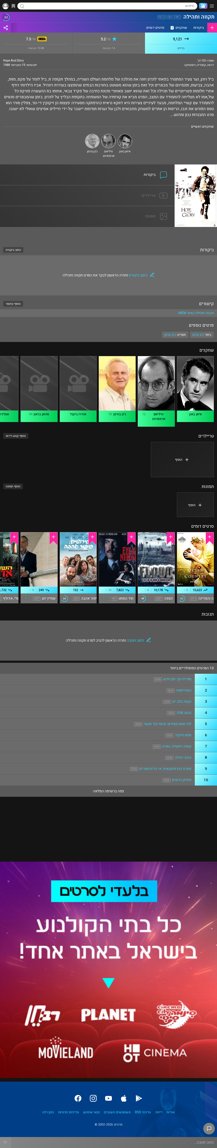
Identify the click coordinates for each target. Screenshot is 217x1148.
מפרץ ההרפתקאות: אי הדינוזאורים (165, 768)
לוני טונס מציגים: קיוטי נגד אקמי (167, 724)
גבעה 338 (184, 712)
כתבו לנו (48, 1112)
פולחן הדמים (181, 780)
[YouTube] (108, 1098)
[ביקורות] (87, 166)
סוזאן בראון (41, 414)
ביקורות (198, 27)
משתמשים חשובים (117, 1112)
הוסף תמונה (13, 486)
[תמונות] (87, 208)
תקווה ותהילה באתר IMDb (196, 313)
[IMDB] (41, 39)
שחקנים (179, 27)
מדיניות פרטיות (68, 1112)
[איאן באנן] (125, 135)
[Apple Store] (124, 1098)
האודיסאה (183, 690)
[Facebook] (78, 1098)
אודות (171, 1112)
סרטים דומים (155, 27)
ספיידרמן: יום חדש (177, 679)
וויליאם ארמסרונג (158, 416)
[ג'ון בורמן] (92, 135)
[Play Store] (139, 1098)
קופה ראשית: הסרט (176, 746)
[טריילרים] (87, 187)
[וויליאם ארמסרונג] (108, 135)
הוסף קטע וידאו (16, 436)
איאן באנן (195, 414)
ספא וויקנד (183, 735)
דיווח (158, 1112)
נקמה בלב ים (181, 701)
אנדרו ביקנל (78, 414)
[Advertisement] (108, 234)
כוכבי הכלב (183, 757)
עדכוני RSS (143, 1112)
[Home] (202, 5)
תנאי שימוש (91, 1112)
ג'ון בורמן (170, 334)
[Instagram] (93, 1098)
